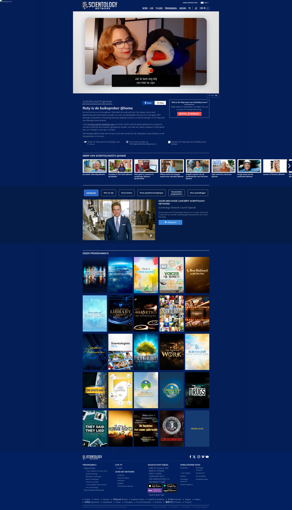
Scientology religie (202, 479)
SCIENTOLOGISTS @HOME (97, 101)
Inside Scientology (91, 474)
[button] (2, 166)
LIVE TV (118, 465)
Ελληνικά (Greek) (120, 499)
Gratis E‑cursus (103, 143)
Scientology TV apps (157, 482)
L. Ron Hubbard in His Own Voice (96, 471)
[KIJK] (95, 313)
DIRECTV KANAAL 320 (158, 468)
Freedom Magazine (186, 484)
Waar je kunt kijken (123, 478)
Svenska (158, 502)
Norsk (118, 502)
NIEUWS (182, 8)
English (87, 499)
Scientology (184, 468)
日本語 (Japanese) (92, 502)
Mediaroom (121, 481)
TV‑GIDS (159, 8)
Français (188, 502)
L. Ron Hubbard (185, 473)
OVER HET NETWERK (124, 472)
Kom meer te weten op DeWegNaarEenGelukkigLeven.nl (142, 143)
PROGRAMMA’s (171, 8)
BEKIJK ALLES (197, 428)
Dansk (96, 499)
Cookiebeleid (174, 507)
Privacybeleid (186, 507)
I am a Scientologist (92, 487)
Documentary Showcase (94, 490)
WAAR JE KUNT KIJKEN (158, 465)
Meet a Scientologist (92, 479)
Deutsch (106, 499)
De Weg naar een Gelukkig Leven (101, 124)
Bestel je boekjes (188, 143)
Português (128, 502)
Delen (149, 103)
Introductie (120, 475)
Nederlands (107, 502)
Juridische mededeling (200, 507)
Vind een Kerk (200, 473)
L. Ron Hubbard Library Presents (96, 485)
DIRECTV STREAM (156, 471)
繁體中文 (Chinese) (173, 502)
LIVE (151, 8)
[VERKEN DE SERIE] (95, 275)
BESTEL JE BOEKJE (189, 113)
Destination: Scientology (93, 476)
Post (161, 103)
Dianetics (183, 476)
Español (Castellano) (156, 499)
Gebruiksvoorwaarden (160, 507)
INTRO (145, 8)
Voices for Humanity (92, 482)
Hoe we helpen (201, 476)
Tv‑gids (119, 468)
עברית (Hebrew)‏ (174, 499)
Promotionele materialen (125, 486)
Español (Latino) (137, 499)
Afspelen (172, 222)
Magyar (188, 499)
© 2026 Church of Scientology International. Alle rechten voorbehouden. (105, 507)
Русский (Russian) (143, 502)
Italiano (198, 499)
